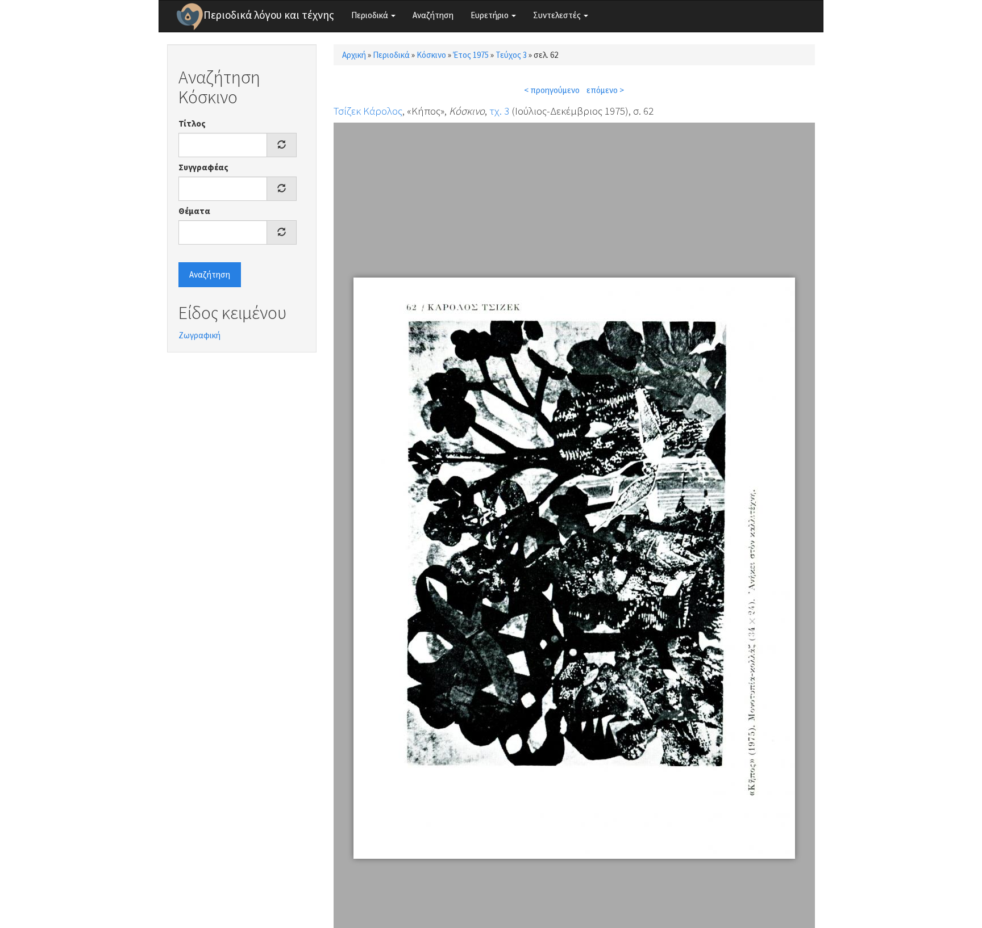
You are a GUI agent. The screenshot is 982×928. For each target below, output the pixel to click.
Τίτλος (192, 123)
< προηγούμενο (552, 90)
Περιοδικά (370, 15)
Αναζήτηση (433, 15)
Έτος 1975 (471, 54)
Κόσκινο (431, 54)
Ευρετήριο (490, 15)
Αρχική (354, 54)
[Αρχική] (189, 16)
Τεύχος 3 (511, 54)
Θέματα (194, 210)
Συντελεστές (557, 15)
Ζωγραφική (199, 335)
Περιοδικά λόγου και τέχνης (268, 15)
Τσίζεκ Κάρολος (368, 110)
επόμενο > (605, 90)
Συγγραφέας (203, 167)
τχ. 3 (499, 110)
